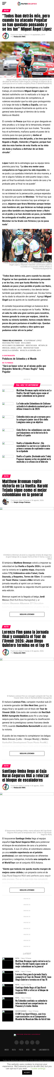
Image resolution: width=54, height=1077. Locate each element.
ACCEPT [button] (27, 1072)
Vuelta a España (11, 350)
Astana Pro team (11, 343)
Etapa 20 (43, 345)
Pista (21, 1049)
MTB (27, 1049)
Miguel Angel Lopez (12, 348)
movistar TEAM (32, 348)
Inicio (7, 1049)
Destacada (32, 345)
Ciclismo (26, 343)
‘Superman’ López (33, 341)
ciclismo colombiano (13, 345)
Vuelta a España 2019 (31, 350)
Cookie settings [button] (38, 1068)
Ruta (14, 1049)
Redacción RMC (20, 37)
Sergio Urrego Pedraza (22, 502)
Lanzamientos (44, 1049)
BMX (34, 1049)
